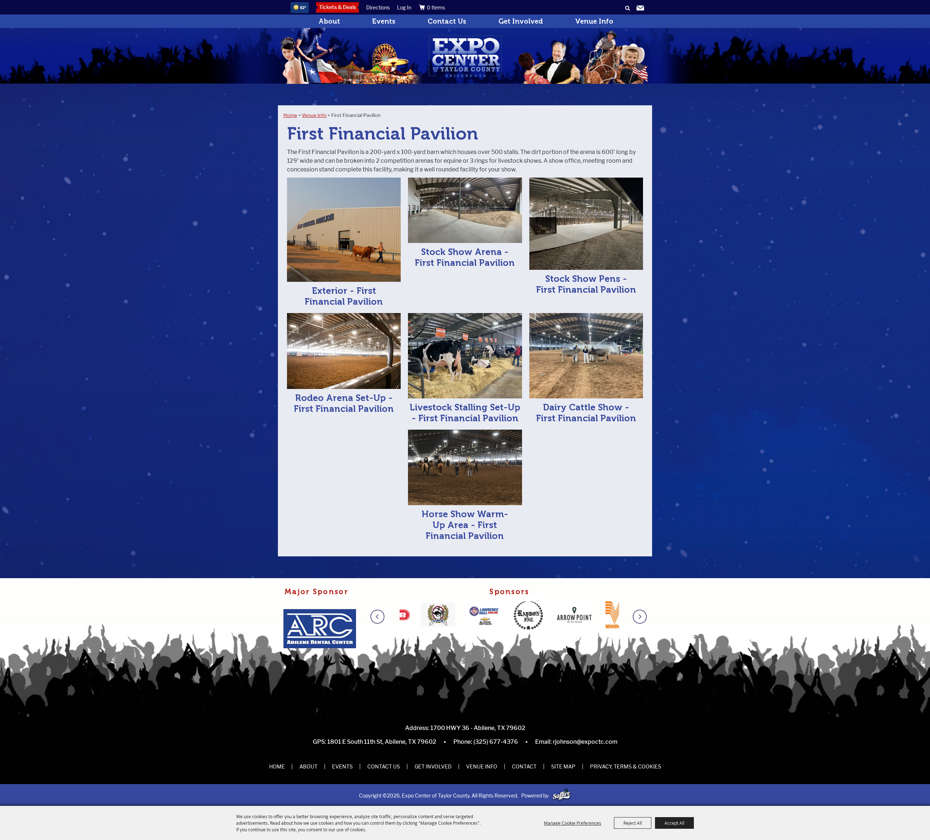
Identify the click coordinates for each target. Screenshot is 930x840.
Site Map (563, 766)
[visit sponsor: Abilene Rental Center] (321, 629)
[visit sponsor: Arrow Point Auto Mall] (523, 615)
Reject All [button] (632, 823)
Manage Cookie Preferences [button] (572, 823)
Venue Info (594, 21)
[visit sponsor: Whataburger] (569, 615)
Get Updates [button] (640, 8)
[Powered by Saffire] (561, 795)
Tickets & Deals (337, 7)
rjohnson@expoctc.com (585, 741)
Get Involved (520, 21)
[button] (384, 616)
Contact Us (447, 21)
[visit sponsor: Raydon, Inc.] (478, 615)
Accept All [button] (674, 823)
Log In (404, 7)
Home (290, 115)
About (329, 21)
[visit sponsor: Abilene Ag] (614, 615)
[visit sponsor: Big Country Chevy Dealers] (432, 615)
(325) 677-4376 (495, 741)
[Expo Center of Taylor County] (465, 56)
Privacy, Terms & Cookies (625, 766)
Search (627, 8)
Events (383, 21)
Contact (524, 766)
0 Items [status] (436, 7)
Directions (378, 7)
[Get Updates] (640, 8)
